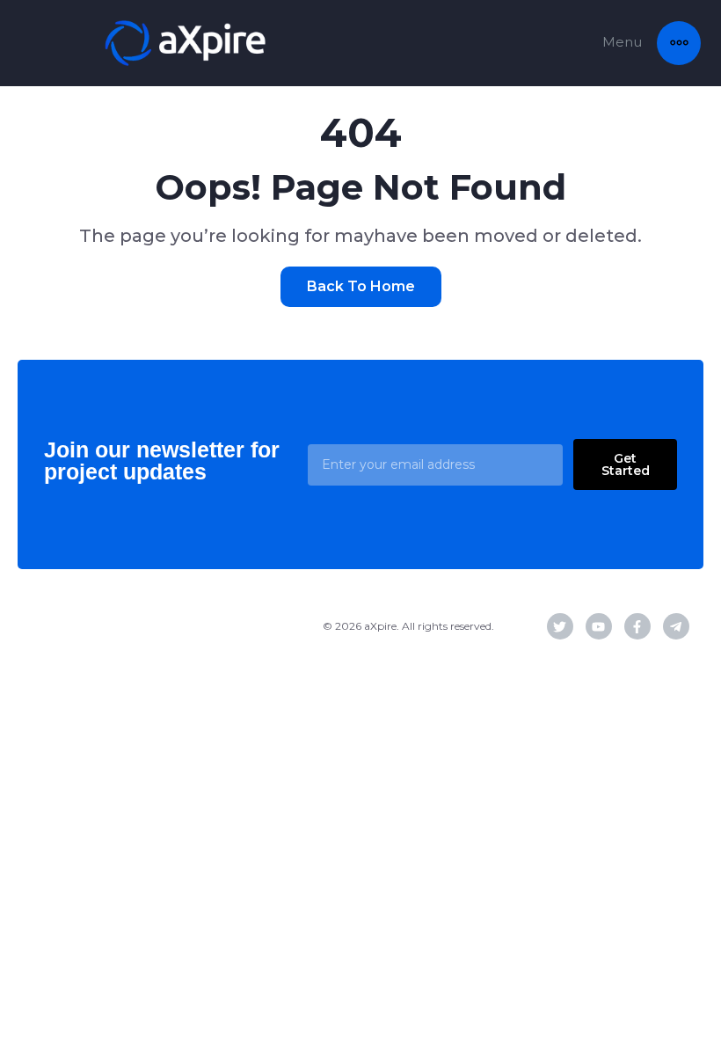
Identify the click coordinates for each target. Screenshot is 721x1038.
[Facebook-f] (637, 626)
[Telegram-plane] (676, 626)
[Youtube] (599, 626)
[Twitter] (560, 626)
